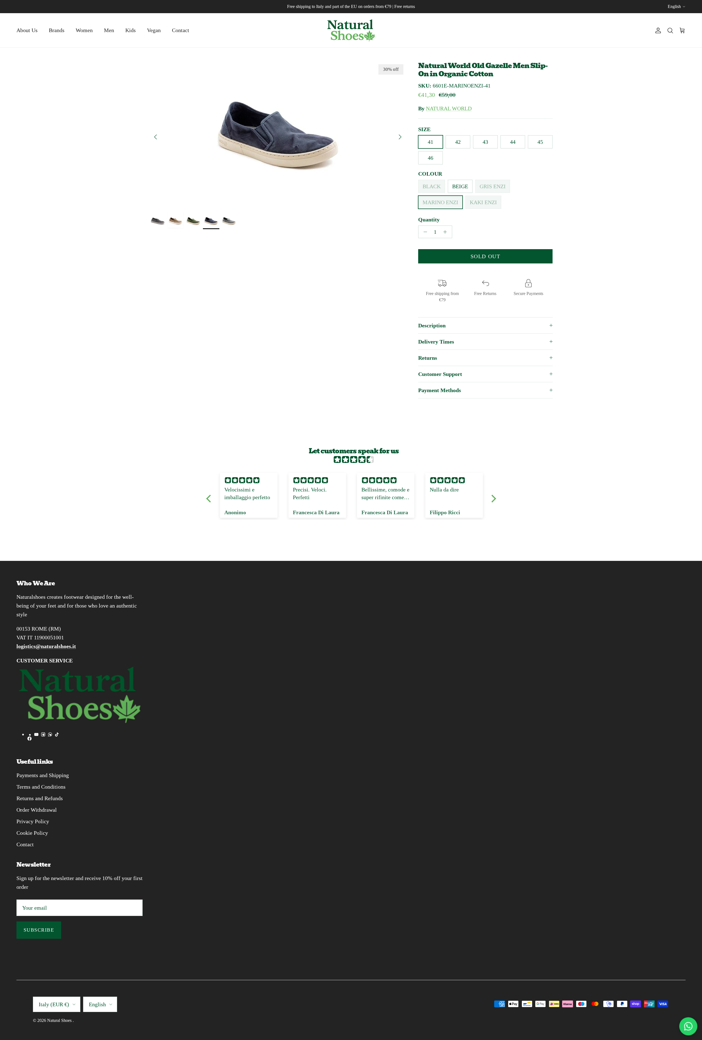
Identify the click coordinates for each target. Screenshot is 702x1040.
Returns (427, 358)
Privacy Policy (32, 821)
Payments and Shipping (42, 775)
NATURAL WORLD (449, 108)
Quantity (429, 220)
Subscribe (39, 930)
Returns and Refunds (39, 798)
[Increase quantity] (446, 232)
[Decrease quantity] (423, 232)
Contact (180, 30)
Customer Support (440, 374)
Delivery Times (436, 342)
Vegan (154, 30)
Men (109, 30)
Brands (56, 30)
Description (432, 325)
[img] (354, 459)
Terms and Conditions (41, 787)
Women (84, 30)
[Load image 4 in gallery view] (277, 134)
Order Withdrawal (36, 810)
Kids (130, 30)
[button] (210, 498)
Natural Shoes (60, 1020)
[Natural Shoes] (351, 30)
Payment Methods (439, 390)
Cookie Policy (32, 833)
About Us (27, 30)
